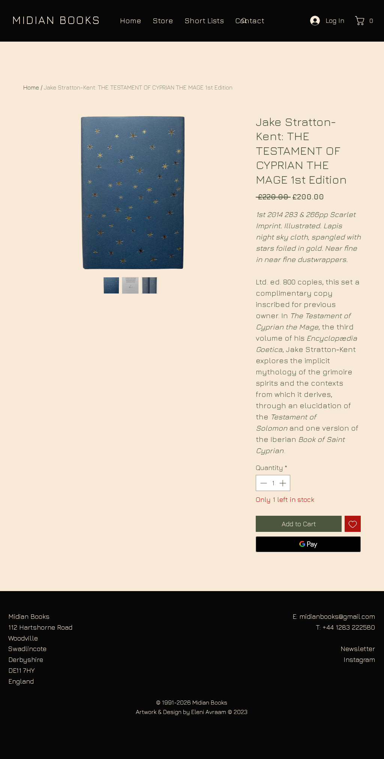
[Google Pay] (308, 544)
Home (31, 87)
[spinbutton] (273, 483)
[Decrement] (262, 483)
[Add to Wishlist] (353, 524)
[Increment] (283, 483)
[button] (366, 20)
